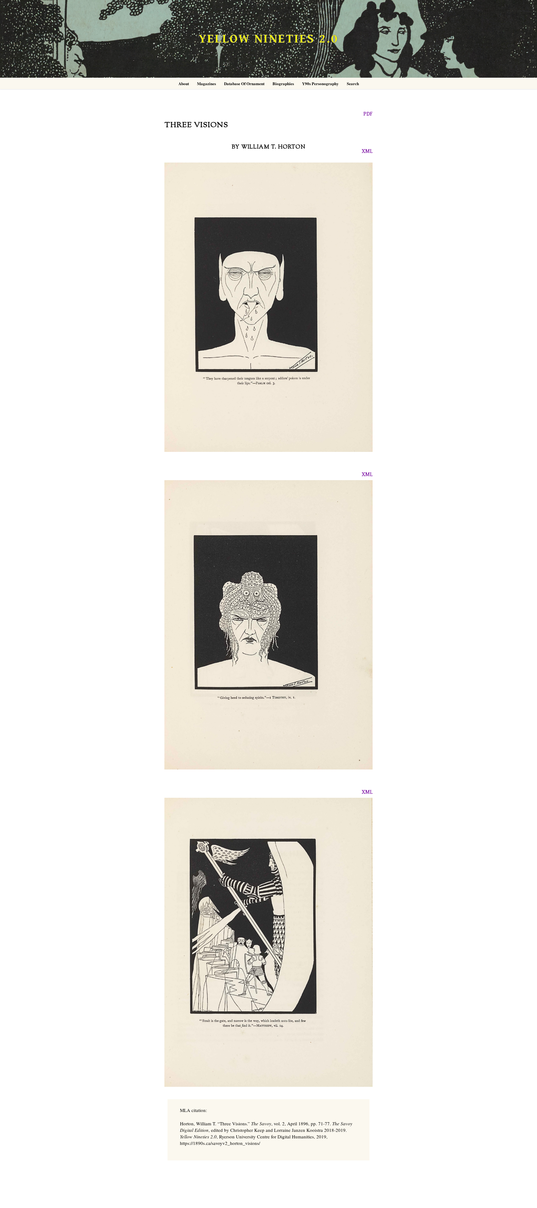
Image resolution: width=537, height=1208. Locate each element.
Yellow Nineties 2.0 (268, 39)
